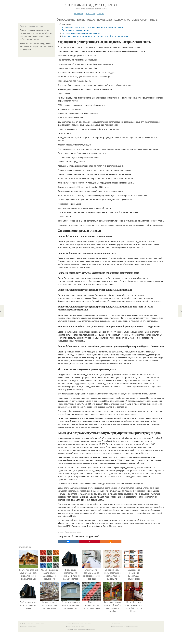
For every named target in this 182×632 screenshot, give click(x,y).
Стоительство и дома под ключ (91, 5)
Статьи (100, 13)
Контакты (68, 624)
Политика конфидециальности (75, 627)
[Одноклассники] (110, 541)
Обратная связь (115, 624)
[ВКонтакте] (68, 541)
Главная (78, 13)
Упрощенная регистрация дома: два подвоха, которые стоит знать (92, 27)
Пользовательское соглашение (81, 624)
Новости (90, 13)
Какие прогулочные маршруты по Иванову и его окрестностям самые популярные (36, 46)
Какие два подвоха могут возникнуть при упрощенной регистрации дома (95, 36)
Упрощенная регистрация (73, 532)
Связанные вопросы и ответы (75, 30)
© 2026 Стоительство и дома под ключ (32, 624)
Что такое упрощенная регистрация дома (81, 33)
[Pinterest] (89, 541)
